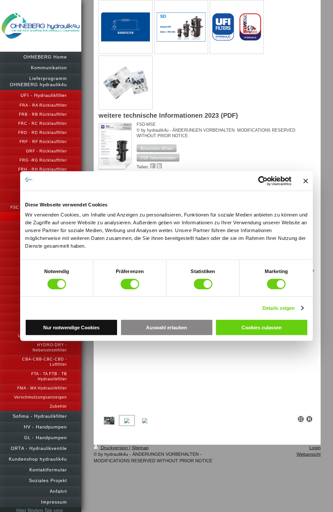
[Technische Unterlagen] (125, 82)
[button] (157, 148)
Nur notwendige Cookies (71, 327)
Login (315, 447)
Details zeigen (278, 307)
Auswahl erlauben (166, 327)
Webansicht (309, 454)
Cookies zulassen (262, 327)
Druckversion (114, 447)
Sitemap (140, 447)
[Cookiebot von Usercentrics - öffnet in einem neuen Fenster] (262, 181)
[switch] (130, 284)
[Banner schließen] (305, 180)
